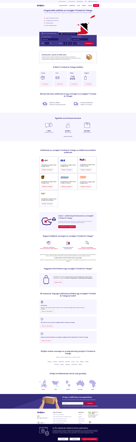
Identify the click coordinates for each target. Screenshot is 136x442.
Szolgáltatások (72, 5)
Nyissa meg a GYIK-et (46, 340)
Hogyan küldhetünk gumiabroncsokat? (60, 418)
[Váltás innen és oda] (68, 39)
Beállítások (74, 439)
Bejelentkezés (80, 1)
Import (69, 33)
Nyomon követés (63, 1)
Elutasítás (63, 439)
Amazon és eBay (81, 418)
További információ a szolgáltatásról (67, 226)
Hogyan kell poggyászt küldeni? (58, 423)
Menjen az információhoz (47, 311)
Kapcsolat (90, 5)
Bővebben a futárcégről (47, 169)
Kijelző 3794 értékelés (68, 136)
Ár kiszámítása (88, 43)
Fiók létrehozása (72, 1)
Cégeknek (84, 5)
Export (50, 33)
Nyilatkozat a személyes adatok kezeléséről (90, 405)
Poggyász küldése (58, 282)
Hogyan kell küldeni (63, 5)
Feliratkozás (90, 403)
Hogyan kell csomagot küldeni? (58, 414)
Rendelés (96, 5)
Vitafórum (80, 423)
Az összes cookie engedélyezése (89, 439)
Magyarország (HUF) (94, 1)
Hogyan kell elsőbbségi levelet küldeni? (60, 420)
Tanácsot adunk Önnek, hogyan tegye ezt (49, 248)
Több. (94, 416)
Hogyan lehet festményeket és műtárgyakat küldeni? (62, 416)
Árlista (78, 5)
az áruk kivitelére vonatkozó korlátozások (87, 248)
